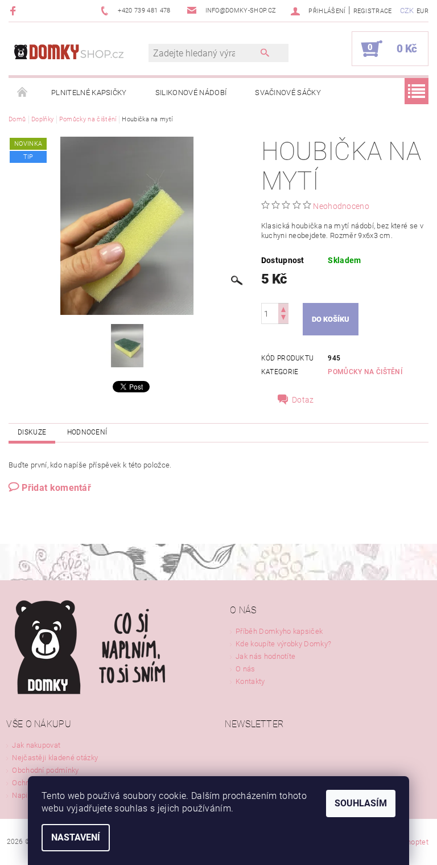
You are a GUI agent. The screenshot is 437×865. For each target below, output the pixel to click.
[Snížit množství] (283, 318)
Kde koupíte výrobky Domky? (283, 643)
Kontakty (250, 681)
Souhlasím (361, 803)
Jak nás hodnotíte (265, 656)
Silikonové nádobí (190, 92)
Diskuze (32, 432)
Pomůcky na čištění (365, 372)
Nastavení (75, 837)
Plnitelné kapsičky (89, 92)
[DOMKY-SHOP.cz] (84, 54)
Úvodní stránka (23, 93)
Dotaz (303, 399)
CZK (407, 10)
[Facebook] (14, 10)
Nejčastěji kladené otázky (55, 757)
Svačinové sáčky (288, 92)
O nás (245, 669)
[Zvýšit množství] (283, 308)
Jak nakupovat (36, 745)
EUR (422, 11)
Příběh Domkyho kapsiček (279, 631)
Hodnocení (87, 432)
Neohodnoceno (341, 206)
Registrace (372, 11)
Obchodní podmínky (45, 770)
